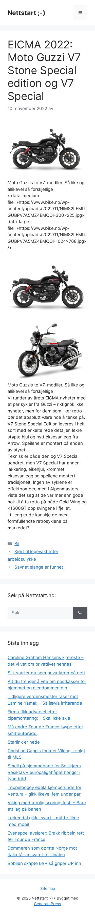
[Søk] (80, 613)
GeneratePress (47, 903)
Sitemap (47, 888)
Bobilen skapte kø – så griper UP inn (44, 863)
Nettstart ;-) (26, 13)
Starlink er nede (24, 742)
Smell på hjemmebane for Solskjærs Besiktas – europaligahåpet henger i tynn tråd (44, 772)
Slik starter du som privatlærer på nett (46, 672)
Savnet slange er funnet (38, 567)
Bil (16, 543)
